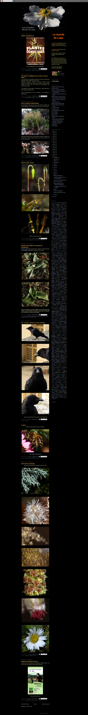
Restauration (59, 371)
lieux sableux (64, 316)
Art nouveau (58, 212)
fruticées (55, 293)
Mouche (56, 331)
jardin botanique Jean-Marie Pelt (61, 303)
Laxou (55, 308)
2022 (54, 137)
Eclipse (59, 249)
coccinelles (53, 237)
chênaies (53, 233)
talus (63, 386)
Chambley (63, 228)
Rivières (65, 371)
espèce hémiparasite (61, 259)
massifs (60, 325)
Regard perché (54, 114)
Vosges (53, 397)
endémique (53, 252)
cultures (57, 243)
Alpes (62, 207)
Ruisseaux (58, 373)
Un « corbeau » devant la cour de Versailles (33, 322)
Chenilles (53, 234)
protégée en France (61, 363)
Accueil (35, 704)
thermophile (56, 388)
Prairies (62, 357)
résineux (53, 371)
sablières (63, 373)
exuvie (64, 275)
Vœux (65, 396)
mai (54, 169)
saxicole (56, 377)
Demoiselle (55, 245)
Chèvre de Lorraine (59, 234)
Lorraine (55, 320)
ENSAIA (65, 253)
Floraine (33, 70)
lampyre (53, 307)
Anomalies (53, 209)
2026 (54, 131)
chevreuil (65, 234)
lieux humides (59, 315)
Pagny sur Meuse (63, 337)
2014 (54, 151)
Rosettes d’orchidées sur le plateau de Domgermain (31, 246)
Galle (61, 293)
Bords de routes (55, 221)
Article (62, 212)
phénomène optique (59, 345)
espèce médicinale (63, 260)
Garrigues (53, 294)
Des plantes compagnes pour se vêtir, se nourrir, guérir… (34, 76)
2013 (54, 152)
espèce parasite (62, 265)
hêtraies (58, 298)
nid (57, 332)
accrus (63, 203)
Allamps (65, 206)
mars (55, 172)
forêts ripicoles (60, 287)
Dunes (64, 247)
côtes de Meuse (63, 239)
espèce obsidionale (62, 264)
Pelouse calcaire (60, 342)
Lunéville (65, 320)
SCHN (62, 377)
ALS (65, 207)
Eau (57, 248)
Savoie (53, 377)
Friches (62, 290)
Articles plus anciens (46, 704)
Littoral (61, 319)
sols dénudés (58, 382)
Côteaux (58, 239)
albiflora (58, 206)
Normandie (53, 335)
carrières (56, 227)
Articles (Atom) (29, 706)
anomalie (63, 208)
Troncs (59, 389)
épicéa (66, 254)
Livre (66, 319)
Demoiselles (61, 245)
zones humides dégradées (62, 397)
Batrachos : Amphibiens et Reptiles (58, 89)
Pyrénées (53, 366)
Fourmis (53, 289)
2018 (54, 144)
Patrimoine (64, 340)
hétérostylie (53, 298)
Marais (65, 322)
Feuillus (58, 278)
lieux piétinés (59, 316)
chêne (65, 233)
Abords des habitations (58, 202)
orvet (60, 336)
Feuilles (53, 278)
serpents (59, 378)
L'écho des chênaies (55, 107)
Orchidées (54, 336)
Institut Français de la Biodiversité (58, 103)
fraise (61, 289)
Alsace (53, 208)
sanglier (53, 376)
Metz (54, 327)
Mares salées (55, 325)
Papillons (65, 338)
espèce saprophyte (62, 269)
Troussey (63, 389)
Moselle (64, 330)
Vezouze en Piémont (56, 393)
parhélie (59, 340)
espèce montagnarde (61, 263)
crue (65, 242)
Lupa (60, 71)
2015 (54, 149)
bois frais (63, 218)
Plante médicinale (60, 351)
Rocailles (56, 372)
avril (55, 170)
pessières (53, 345)
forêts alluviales (61, 282)
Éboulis (53, 249)
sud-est (54, 386)
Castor (61, 227)
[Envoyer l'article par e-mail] (39, 155)
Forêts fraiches (59, 284)
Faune (27, 420)
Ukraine (53, 391)
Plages (64, 347)
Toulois (62, 388)
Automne (53, 214)
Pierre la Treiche (55, 113)
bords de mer (63, 219)
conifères (55, 238)
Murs (60, 331)
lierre (65, 312)
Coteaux (54, 239)
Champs (65, 229)
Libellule (53, 312)
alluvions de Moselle (56, 207)
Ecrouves (63, 250)
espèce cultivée (61, 258)
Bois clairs (58, 218)
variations (53, 392)
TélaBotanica (45, 106)
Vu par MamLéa (55, 125)
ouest (64, 336)
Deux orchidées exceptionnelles (30, 103)
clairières (57, 235)
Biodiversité (28, 316)
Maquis (60, 322)
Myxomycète (65, 331)
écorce (58, 250)
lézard (65, 311)
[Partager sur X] (44, 69)
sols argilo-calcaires (58, 381)
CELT (64, 227)
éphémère (61, 254)
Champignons (59, 229)
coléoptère (58, 237)
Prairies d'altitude (62, 358)
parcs (55, 340)
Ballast (59, 214)
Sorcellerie (61, 383)
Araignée (58, 209)
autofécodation (63, 213)
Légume (60, 311)
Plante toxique (55, 353)
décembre (56, 157)
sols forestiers (64, 382)
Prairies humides (55, 360)
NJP (60, 332)
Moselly (53, 331)
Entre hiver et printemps (28, 463)
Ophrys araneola (24, 248)
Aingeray (54, 206)
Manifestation (62, 321)
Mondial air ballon (54, 330)
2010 (54, 196)
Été (62, 274)
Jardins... (61, 304)
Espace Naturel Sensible (57, 255)
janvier (55, 194)
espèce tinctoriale (54, 270)
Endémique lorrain (60, 252)
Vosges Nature (54, 124)
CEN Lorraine (54, 228)
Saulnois (63, 376)
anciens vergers (58, 208)
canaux (53, 227)
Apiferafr (27, 139)
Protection (53, 363)
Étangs (58, 274)
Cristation (58, 242)
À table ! (23, 425)
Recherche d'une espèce (56, 367)
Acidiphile (58, 204)
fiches (62, 278)
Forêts (53, 282)
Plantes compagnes (42, 70)
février (55, 174)
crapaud (54, 242)
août (55, 164)
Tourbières (54, 389)
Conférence (28, 70)
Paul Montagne (55, 341)
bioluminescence (54, 217)
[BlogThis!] (42, 69)
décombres (64, 244)
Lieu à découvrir (55, 314)
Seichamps (55, 378)
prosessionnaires (63, 362)
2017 (54, 146)
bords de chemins (55, 219)
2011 (54, 156)
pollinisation (57, 357)
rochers (63, 372)
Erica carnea (38, 454)
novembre (56, 159)
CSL (52, 243)
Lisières (62, 317)
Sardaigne (58, 376)
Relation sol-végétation (61, 368)
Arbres (63, 209)
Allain (62, 206)
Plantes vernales (55, 356)
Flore (37, 70)
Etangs (53, 274)
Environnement (55, 254)
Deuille (65, 245)
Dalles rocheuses (54, 244)
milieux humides (64, 327)
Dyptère (53, 248)
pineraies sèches (59, 347)
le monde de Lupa (32, 655)
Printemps (56, 362)
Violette (53, 396)
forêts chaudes (54, 283)
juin (54, 167)
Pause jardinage (55, 111)
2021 (54, 139)
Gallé (64, 293)
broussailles (65, 224)
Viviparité (60, 396)
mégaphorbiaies (58, 326)
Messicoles (64, 326)
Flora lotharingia (57, 279)
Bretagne (58, 224)
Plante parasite (54, 352)
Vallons (56, 391)
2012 (54, 154)
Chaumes (55, 232)
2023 (54, 136)
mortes (60, 330)
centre (60, 228)
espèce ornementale (55, 265)
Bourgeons (53, 224)
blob (59, 217)
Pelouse (53, 342)
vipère (57, 396)
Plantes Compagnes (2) (27, 35)
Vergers (65, 392)
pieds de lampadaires (57, 346)
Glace (64, 294)
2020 (54, 141)
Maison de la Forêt (56, 321)
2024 (54, 134)
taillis (58, 386)
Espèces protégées (41, 316)
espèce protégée (62, 267)
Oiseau (58, 335)
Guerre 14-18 (55, 297)
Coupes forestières (63, 240)
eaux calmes (62, 248)
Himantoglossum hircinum (27, 250)
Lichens (61, 312)
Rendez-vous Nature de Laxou (29, 661)
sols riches (55, 383)
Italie (64, 302)
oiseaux (64, 335)
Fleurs (65, 278)
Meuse (58, 327)
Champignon (54, 229)
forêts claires (60, 283)
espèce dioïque (54, 259)
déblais (60, 244)
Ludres (61, 320)
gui (59, 297)
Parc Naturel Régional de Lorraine (58, 110)
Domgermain (34, 316)
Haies (63, 297)
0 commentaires (34, 155)
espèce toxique (62, 270)
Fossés (65, 287)
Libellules (57, 312)
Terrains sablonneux (55, 387)
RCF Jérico (63, 366)
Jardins (54, 304)
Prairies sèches (60, 361)
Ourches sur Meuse (55, 337)
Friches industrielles (55, 292)
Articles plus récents (25, 704)
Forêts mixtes (54, 287)
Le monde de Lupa (55, 109)
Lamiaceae (62, 305)
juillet (55, 165)
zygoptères (54, 398)
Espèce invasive (55, 260)
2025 (54, 132)
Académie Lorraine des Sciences (58, 86)
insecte (53, 302)
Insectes (58, 302)
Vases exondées (59, 392)
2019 (54, 142)
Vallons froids (62, 391)
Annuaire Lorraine (55, 88)
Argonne (53, 212)
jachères (53, 303)
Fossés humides (57, 288)
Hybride (63, 299)
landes (57, 307)
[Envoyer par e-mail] (41, 69)
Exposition (58, 275)
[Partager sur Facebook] (45, 69)
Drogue (60, 247)
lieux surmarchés (56, 317)
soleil (52, 381)
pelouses (53, 343)
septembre (56, 162)
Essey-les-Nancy (62, 273)
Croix (62, 242)
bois (62, 217)
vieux (62, 393)
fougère (64, 288)
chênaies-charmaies (59, 233)
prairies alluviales (54, 358)
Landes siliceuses (63, 307)
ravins (58, 366)
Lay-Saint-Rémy (61, 308)
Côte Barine (65, 238)
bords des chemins (56, 222)
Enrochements (59, 253)
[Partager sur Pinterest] (46, 69)
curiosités (63, 243)
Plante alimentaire (56, 348)
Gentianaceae (59, 294)
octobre (55, 160)
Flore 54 (62, 281)
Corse (60, 238)
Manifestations (54, 322)
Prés (52, 362)
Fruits (60, 292)
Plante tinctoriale (62, 352)
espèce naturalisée (55, 264)
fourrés (57, 289)
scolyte (65, 377)
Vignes (57, 394)
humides (53, 299)
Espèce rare (55, 268)
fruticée (65, 292)
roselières (53, 373)
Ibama (41, 106)
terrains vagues (64, 387)
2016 (54, 147)
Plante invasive (60, 350)
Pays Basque (62, 341)
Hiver (63, 298)
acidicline (53, 204)
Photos (65, 345)
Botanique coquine (62, 223)
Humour (57, 299)
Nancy (54, 332)
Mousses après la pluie (27, 162)
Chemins (62, 232)
